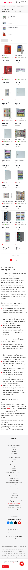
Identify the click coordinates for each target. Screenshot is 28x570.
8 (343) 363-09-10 (15, 530)
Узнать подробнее (11, 562)
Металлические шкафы (14, 503)
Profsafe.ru (8, 408)
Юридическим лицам (14, 445)
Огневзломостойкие (14, 489)
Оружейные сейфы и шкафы (14, 482)
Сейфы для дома (14, 478)
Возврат (14, 466)
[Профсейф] (8, 2)
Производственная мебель (14, 507)
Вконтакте (8, 522)
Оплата (14, 462)
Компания (14, 438)
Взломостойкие (14, 487)
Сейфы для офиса (14, 480)
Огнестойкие (14, 484)
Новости (14, 447)
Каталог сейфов (14, 476)
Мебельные (14, 491)
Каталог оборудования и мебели (14, 501)
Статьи (14, 449)
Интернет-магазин (14, 457)
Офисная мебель (14, 514)
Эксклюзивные (14, 497)
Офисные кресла (14, 516)
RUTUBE (15, 522)
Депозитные (14, 493)
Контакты (14, 453)
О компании (14, 441)
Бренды (14, 470)
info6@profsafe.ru (15, 533)
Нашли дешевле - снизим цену (14, 472)
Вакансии (14, 451)
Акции (14, 468)
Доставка (14, 459)
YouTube (19, 522)
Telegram (11, 522)
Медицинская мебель (14, 510)
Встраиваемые (14, 495)
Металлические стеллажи (14, 512)
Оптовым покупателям (14, 443)
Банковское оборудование (14, 505)
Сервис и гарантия (14, 464)
